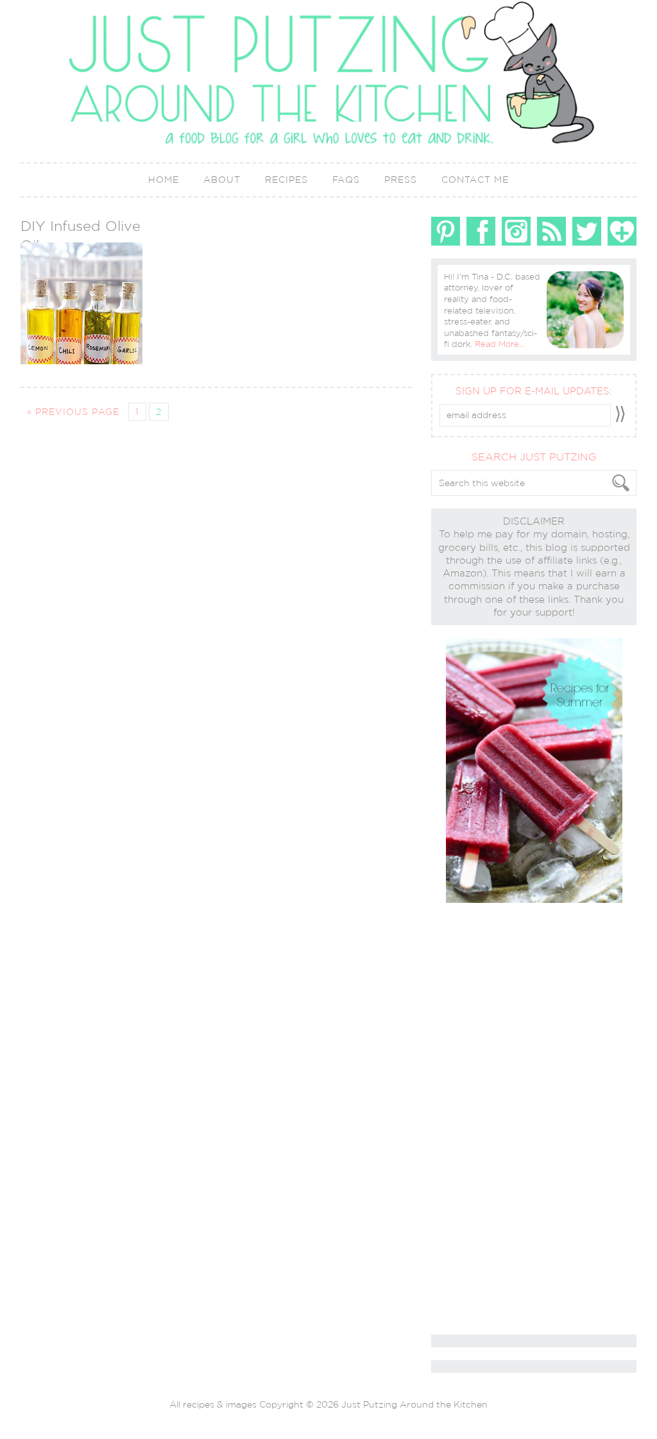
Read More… (500, 344)
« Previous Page (73, 412)
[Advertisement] (482, 1119)
